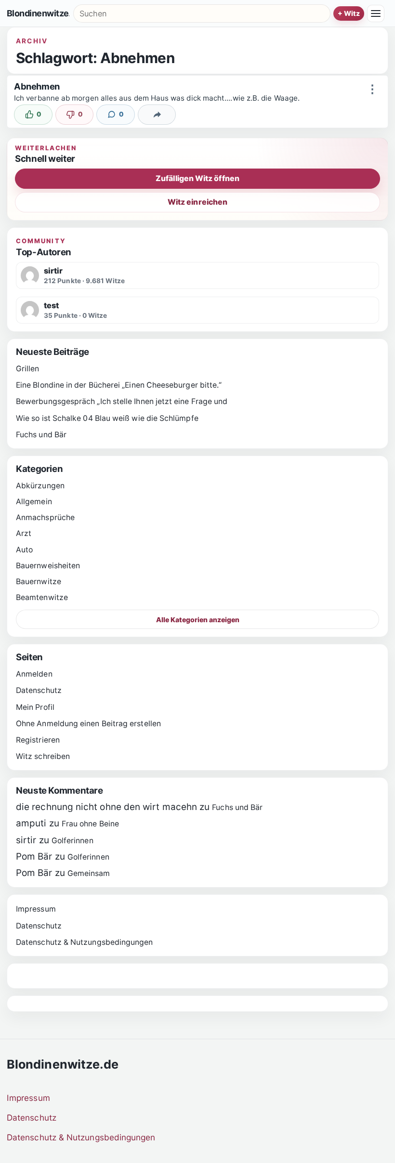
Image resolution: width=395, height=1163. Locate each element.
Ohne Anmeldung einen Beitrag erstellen (88, 723)
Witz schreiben (43, 756)
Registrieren (38, 740)
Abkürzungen (40, 485)
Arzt (23, 533)
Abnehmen (37, 86)
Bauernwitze (38, 581)
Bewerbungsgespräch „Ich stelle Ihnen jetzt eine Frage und (121, 401)
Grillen (28, 368)
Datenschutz (39, 690)
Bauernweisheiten (48, 565)
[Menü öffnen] (375, 13)
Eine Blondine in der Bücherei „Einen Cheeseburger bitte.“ (119, 385)
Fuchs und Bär (41, 434)
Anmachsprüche (45, 517)
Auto (24, 549)
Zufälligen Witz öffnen (197, 178)
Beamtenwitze (42, 597)
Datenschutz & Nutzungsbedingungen (84, 942)
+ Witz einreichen (348, 13)
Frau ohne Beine (90, 823)
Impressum (36, 909)
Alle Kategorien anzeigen (197, 619)
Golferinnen (72, 840)
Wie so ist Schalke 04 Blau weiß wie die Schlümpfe (107, 418)
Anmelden (34, 674)
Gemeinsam (88, 873)
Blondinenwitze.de (38, 13)
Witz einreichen (197, 202)
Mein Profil (35, 707)
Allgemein (34, 501)
